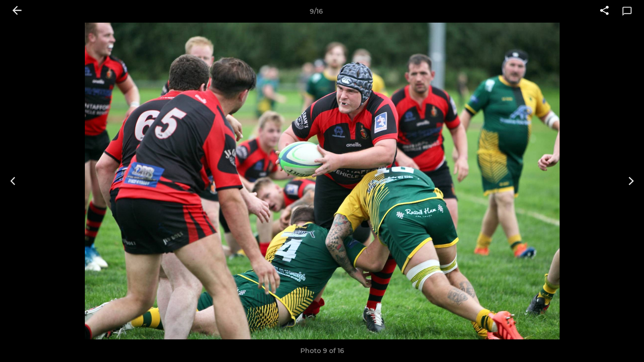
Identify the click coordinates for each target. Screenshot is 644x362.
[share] (604, 11)
